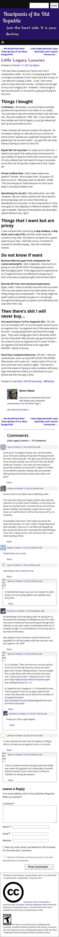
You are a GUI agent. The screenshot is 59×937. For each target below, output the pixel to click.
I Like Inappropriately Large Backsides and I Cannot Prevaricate (44, 51)
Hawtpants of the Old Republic (26, 17)
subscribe (7, 860)
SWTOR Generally (32, 381)
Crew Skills (16, 381)
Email (6, 833)
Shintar (10, 488)
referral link (51, 875)
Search (54, 6)
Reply (10, 482)
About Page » (34, 403)
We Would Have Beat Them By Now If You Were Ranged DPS (14, 51)
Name (7, 826)
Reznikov (11, 611)
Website (7, 840)
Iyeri (9, 565)
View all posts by (17, 409)
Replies (49, 381)
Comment (8, 803)
